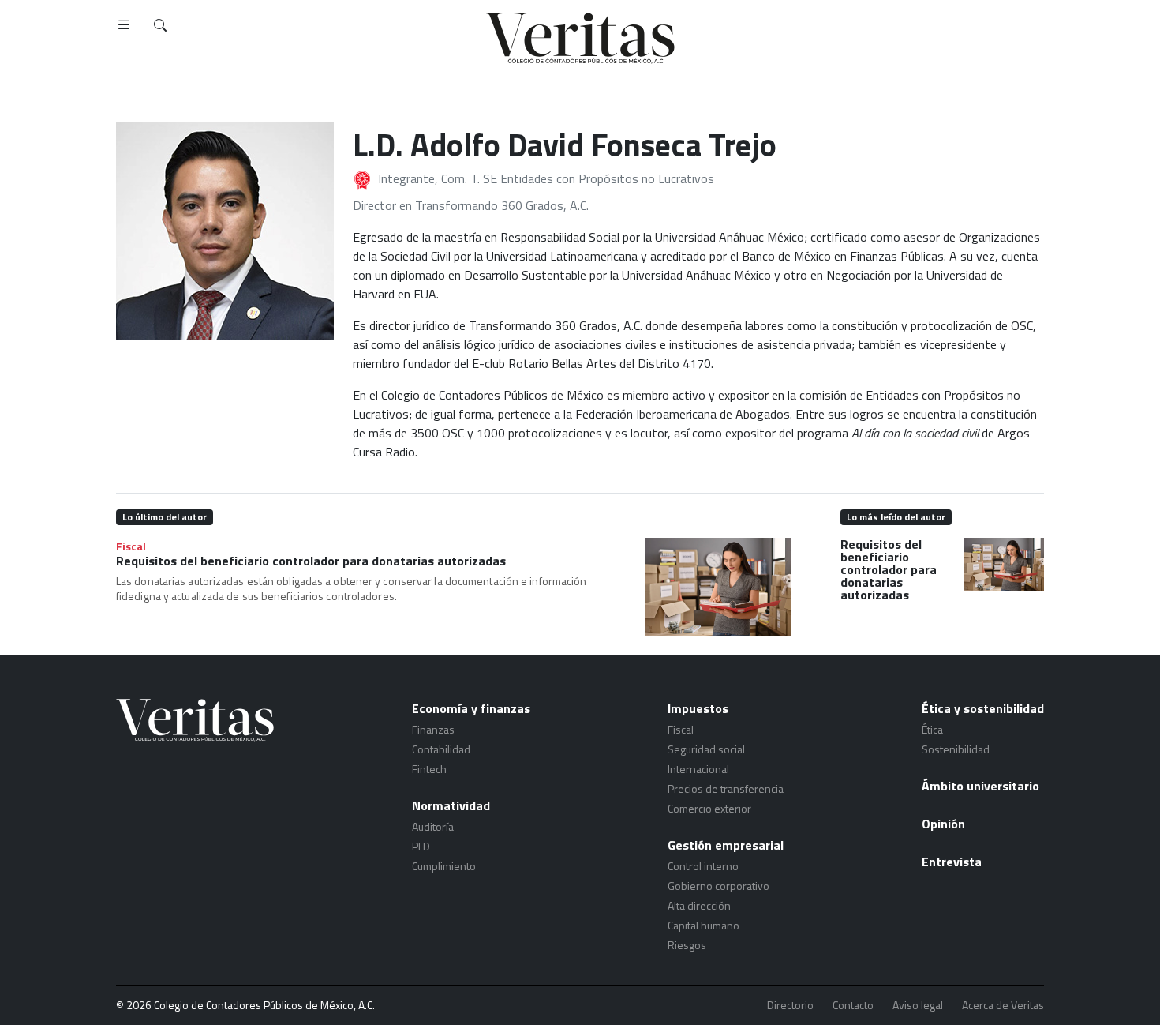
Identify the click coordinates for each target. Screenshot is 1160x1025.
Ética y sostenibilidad (983, 708)
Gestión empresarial (726, 844)
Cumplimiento (444, 866)
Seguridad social (706, 749)
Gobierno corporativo (718, 885)
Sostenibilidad (956, 749)
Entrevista (952, 861)
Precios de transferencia (726, 788)
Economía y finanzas (471, 708)
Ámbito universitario (980, 785)
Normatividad (451, 805)
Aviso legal (917, 1005)
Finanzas (433, 729)
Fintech (429, 768)
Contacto (853, 1005)
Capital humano (703, 925)
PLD (421, 846)
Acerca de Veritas (1003, 1005)
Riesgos (687, 945)
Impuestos (698, 708)
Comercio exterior (709, 808)
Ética (932, 729)
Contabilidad (441, 749)
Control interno (703, 866)
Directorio (790, 1005)
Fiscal (131, 546)
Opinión (943, 823)
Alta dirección (699, 905)
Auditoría (433, 826)
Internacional (698, 768)
